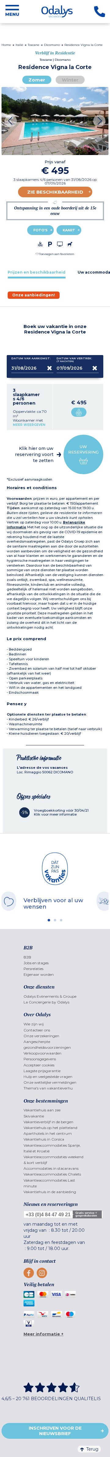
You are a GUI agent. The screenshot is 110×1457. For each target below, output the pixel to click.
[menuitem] (55, 957)
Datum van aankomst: (31, 358)
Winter (70, 80)
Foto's (40, 230)
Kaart (69, 230)
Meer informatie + (44, 1333)
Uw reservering (83, 449)
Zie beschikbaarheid (55, 192)
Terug (92, 1449)
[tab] (37, 272)
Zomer (36, 80)
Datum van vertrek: (74, 360)
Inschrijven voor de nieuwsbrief (55, 1430)
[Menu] (12, 11)
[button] (55, 254)
